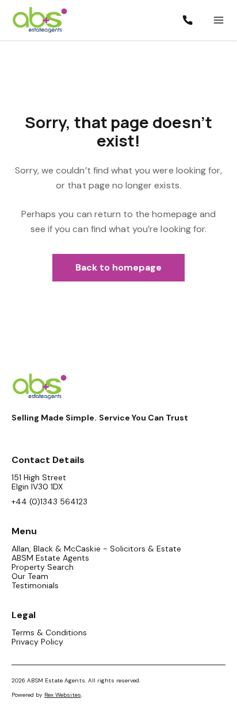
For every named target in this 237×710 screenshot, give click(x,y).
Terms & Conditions (49, 632)
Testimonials (35, 585)
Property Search (43, 567)
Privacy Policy (37, 641)
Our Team (30, 576)
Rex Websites (62, 695)
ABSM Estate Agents (50, 558)
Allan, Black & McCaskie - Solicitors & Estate (96, 548)
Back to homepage (118, 267)
